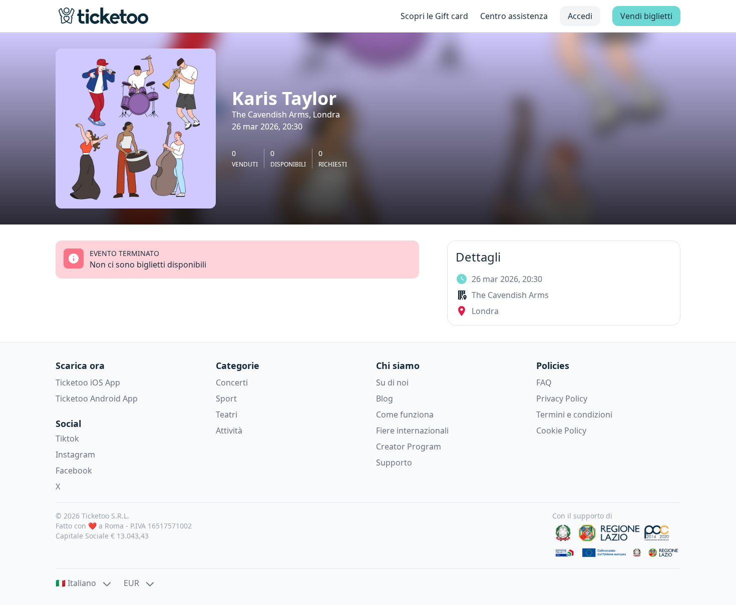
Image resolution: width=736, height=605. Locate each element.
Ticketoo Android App (97, 398)
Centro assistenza (514, 16)
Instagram (75, 454)
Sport (226, 398)
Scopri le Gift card (434, 16)
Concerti (232, 382)
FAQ (544, 382)
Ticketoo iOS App (88, 382)
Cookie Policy (561, 430)
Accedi (580, 16)
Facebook (74, 470)
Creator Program (408, 446)
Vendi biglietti (646, 16)
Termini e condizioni (574, 414)
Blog (384, 398)
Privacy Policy (561, 398)
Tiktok (67, 438)
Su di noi (392, 382)
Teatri (226, 414)
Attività (229, 430)
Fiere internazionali (412, 430)
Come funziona (405, 414)
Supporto (394, 462)
